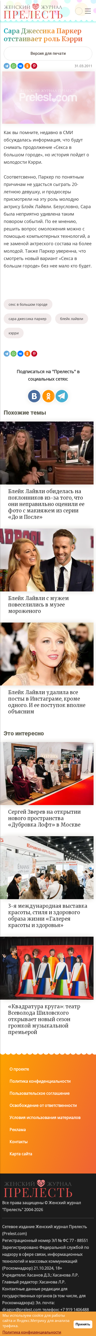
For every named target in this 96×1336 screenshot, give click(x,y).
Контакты (19, 1141)
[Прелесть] (33, 5)
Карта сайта (21, 1153)
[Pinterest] (34, 66)
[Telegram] (7, 66)
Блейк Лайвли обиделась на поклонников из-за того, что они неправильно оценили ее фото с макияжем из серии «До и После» (46, 504)
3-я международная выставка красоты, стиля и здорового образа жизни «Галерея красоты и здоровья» (47, 915)
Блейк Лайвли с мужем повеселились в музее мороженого (38, 604)
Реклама (18, 1129)
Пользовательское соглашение (40, 1093)
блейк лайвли (71, 318)
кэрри (14, 333)
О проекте (19, 1069)
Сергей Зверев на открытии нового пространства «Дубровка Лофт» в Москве (44, 818)
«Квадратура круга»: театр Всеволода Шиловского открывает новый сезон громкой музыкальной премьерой (44, 1019)
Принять (83, 1324)
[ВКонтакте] (20, 66)
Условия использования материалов (45, 1117)
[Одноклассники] (27, 66)
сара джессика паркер (28, 318)
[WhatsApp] (13, 66)
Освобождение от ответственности (43, 1105)
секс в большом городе (28, 304)
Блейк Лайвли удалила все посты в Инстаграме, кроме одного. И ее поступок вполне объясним (46, 702)
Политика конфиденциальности (40, 1081)
